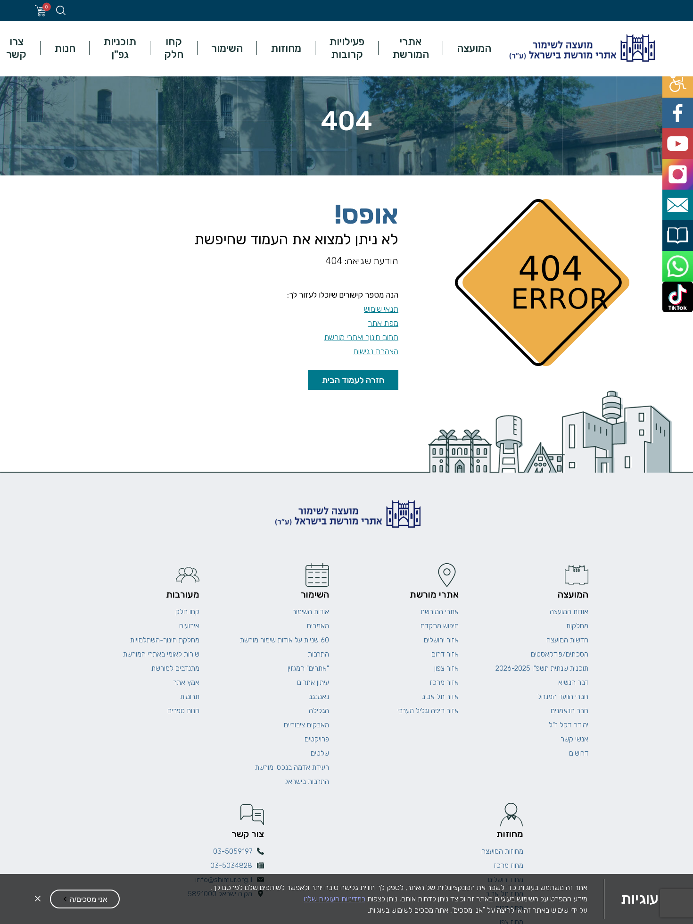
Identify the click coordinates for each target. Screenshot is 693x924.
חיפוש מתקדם (440, 626)
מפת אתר (383, 323)
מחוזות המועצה (502, 851)
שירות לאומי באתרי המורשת (161, 654)
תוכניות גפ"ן (119, 48)
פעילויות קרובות (346, 48)
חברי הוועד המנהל (562, 696)
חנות (64, 48)
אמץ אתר (186, 682)
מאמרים (318, 626)
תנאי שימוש (381, 309)
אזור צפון (446, 668)
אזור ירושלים (441, 640)
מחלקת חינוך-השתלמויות (164, 640)
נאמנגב (318, 696)
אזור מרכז (444, 682)
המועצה (474, 48)
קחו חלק (173, 48)
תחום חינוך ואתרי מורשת (361, 337)
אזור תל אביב (440, 696)
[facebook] (682, 98)
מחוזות (286, 48)
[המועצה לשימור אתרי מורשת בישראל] (581, 48)
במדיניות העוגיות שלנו (334, 898)
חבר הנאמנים (569, 711)
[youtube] (682, 120)
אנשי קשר (574, 739)
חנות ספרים (183, 711)
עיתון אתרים (313, 682)
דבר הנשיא (573, 682)
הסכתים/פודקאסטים (559, 654)
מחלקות (577, 626)
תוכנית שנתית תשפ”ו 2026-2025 (541, 668)
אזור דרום (445, 654)
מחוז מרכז (508, 865)
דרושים (578, 753)
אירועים (189, 626)
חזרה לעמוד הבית (353, 380)
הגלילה (319, 711)
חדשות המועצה (567, 640)
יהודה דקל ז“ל (568, 725)
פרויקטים (317, 739)
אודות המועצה (569, 612)
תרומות (189, 696)
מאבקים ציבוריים (306, 725)
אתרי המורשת (410, 48)
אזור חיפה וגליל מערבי (428, 711)
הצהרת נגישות (375, 351)
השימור (227, 48)
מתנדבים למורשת (175, 668)
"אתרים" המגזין (308, 668)
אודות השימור (310, 612)
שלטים (320, 753)
